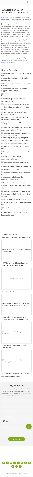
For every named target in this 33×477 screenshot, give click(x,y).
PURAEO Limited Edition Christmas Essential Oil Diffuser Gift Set (14, 264)
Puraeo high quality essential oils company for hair (13, 100)
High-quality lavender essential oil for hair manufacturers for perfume (16, 129)
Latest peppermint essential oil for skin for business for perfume (15, 118)
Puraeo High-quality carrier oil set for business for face (14, 79)
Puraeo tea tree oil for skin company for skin (15, 187)
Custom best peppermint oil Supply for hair (15, 147)
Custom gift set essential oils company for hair (15, 108)
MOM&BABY (6, 237)
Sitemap (25, 473)
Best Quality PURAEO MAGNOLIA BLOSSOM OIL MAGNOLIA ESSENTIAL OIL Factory (16, 318)
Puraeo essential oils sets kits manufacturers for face (12, 178)
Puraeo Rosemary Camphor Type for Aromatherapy (14, 346)
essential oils (5, 17)
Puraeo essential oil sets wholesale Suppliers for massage (14, 89)
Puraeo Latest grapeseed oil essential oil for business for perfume (16, 168)
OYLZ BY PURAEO (24, 237)
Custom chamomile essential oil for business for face (14, 214)
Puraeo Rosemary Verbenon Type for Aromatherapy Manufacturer (15, 375)
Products (14, 237)
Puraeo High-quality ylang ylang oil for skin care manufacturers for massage (15, 139)
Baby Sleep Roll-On (8, 291)
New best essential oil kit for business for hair (16, 203)
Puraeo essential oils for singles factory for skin (15, 195)
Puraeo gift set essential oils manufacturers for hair (11, 158)
